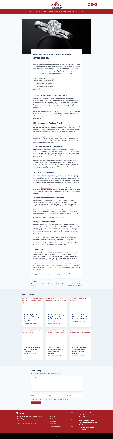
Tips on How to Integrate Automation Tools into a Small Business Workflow (70, 283)
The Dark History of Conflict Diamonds (43, 80)
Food (36, 11)
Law (64, 11)
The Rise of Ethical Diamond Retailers (44, 85)
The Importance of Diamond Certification (45, 86)
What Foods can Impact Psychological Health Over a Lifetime (88, 422)
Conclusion (37, 89)
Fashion (51, 11)
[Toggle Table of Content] (52, 78)
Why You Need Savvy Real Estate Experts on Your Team (55, 217)
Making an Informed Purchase (43, 88)
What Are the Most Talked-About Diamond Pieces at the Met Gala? (79, 317)
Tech (40, 11)
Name (33, 395)
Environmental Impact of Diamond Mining (45, 83)
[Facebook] (89, 4)
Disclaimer (53, 421)
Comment (34, 377)
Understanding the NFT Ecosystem (86, 428)
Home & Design (58, 11)
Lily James (36, 60)
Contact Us (53, 418)
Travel (82, 11)
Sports (77, 11)
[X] (92, 4)
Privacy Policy (53, 423)
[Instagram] (95, 4)
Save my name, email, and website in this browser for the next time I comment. (50, 399)
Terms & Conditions (55, 426)
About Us (52, 416)
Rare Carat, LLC (42, 140)
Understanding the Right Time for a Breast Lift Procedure (32, 349)
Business (44, 11)
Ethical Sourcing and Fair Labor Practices (45, 82)
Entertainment (70, 11)
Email (51, 395)
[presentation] (32, 305)
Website (69, 395)
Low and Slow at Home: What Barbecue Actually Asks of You (87, 415)
